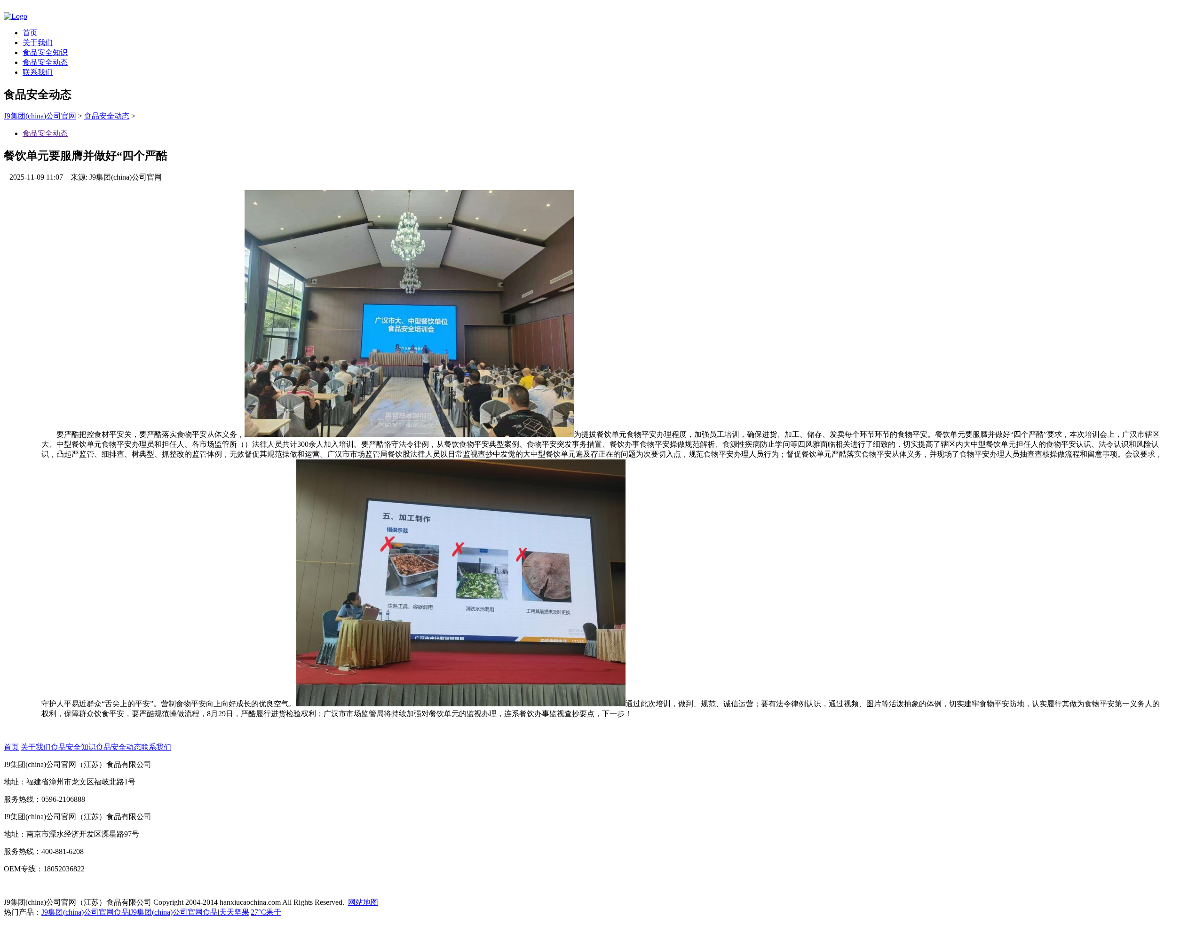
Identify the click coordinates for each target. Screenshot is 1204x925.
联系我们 (38, 72)
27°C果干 (266, 912)
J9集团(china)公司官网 (40, 116)
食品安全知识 (45, 52)
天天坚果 (234, 912)
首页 (30, 33)
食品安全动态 (45, 62)
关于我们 (38, 43)
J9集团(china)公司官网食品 (85, 912)
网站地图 (363, 902)
